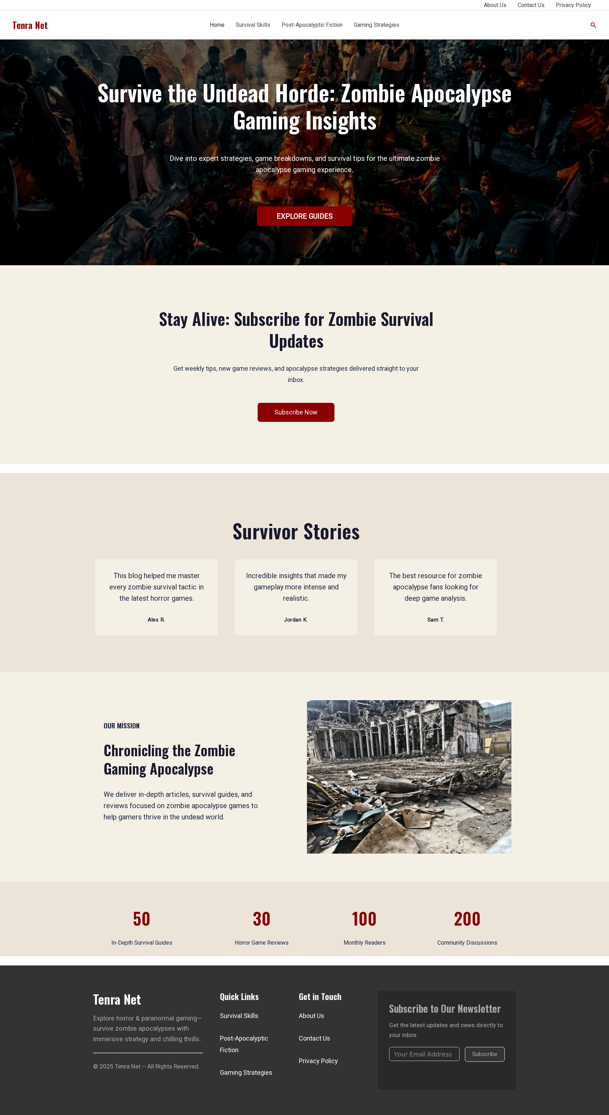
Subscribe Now (296, 412)
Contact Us (531, 5)
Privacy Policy (573, 5)
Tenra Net (30, 25)
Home (217, 25)
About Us (495, 5)
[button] (593, 25)
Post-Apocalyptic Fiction (312, 25)
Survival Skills (253, 25)
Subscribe (484, 1054)
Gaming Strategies (376, 25)
